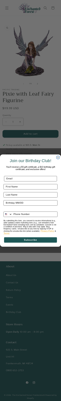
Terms (6, 233)
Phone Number (12, 209)
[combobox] (8, 214)
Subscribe (30, 240)
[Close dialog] (58, 157)
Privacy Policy (47, 231)
